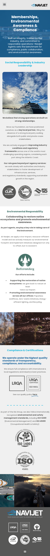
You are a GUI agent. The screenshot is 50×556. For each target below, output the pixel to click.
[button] (4, 4)
